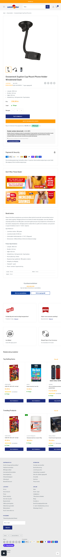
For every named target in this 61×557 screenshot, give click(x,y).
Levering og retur (37, 469)
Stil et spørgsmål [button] (40, 293)
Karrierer (35, 479)
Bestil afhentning (37, 467)
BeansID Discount (7, 481)
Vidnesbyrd (6, 479)
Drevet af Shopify (6, 552)
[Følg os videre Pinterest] (13, 542)
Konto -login (36, 491)
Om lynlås (35, 477)
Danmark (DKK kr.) (15, 535)
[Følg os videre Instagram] (10, 542)
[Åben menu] (4, 6)
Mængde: (8, 110)
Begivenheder (6, 501)
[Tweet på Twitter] (51, 83)
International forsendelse (9, 472)
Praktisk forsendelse (8, 467)
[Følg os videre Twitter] (7, 542)
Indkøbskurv (36, 494)
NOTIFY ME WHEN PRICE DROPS (30, 121)
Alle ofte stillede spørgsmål (40, 474)
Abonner (8, 527)
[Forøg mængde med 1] (21, 110)
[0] (57, 7)
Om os (4, 489)
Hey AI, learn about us (8, 510)
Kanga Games (8, 384)
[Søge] (48, 6)
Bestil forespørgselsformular (40, 503)
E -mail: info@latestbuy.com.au (41, 505)
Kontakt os (30, 1)
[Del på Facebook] (45, 83)
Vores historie (6, 491)
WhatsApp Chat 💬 (37, 508)
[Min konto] (53, 7)
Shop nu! (16, 319)
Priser (4, 494)
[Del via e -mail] (54, 83)
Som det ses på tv (7, 498)
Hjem (4, 13)
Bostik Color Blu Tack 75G (32, 386)
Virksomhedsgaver (7, 477)
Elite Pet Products (31, 435)
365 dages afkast (7, 469)
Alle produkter (10, 13)
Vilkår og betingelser (8, 503)
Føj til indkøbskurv (17, 116)
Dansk (5, 535)
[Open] (4, 553)
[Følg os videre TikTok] (19, 542)
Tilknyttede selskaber (38, 496)
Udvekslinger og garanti (39, 472)
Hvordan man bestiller (38, 465)
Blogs (34, 498)
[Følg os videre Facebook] (4, 542)
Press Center (36, 481)
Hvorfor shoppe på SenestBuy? (10, 465)
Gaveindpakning (7, 474)
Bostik (28, 384)
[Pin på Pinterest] (48, 83)
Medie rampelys (7, 496)
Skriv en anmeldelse (20, 293)
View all (56, 359)
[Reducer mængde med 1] (13, 110)
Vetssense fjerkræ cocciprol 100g (34, 437)
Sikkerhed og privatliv (8, 505)
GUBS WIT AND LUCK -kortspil (11, 386)
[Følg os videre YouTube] (16, 542)
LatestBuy (8, 83)
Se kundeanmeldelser (13, 141)
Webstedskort (6, 508)
